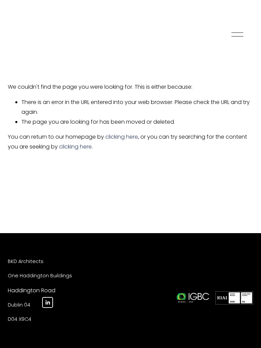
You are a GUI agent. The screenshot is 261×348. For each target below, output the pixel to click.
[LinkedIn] (47, 302)
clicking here (121, 137)
